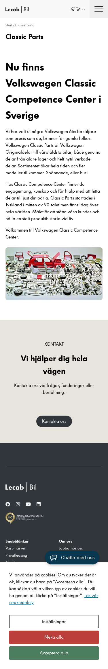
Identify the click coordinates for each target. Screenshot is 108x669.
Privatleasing (16, 555)
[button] (72, 557)
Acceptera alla (54, 653)
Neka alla (54, 637)
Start (8, 25)
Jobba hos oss (71, 548)
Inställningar (54, 622)
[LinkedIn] (39, 504)
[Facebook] (7, 504)
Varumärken (15, 548)
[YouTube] (28, 504)
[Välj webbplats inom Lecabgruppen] (78, 9)
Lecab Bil (17, 9)
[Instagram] (18, 504)
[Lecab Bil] (21, 487)
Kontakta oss (54, 421)
